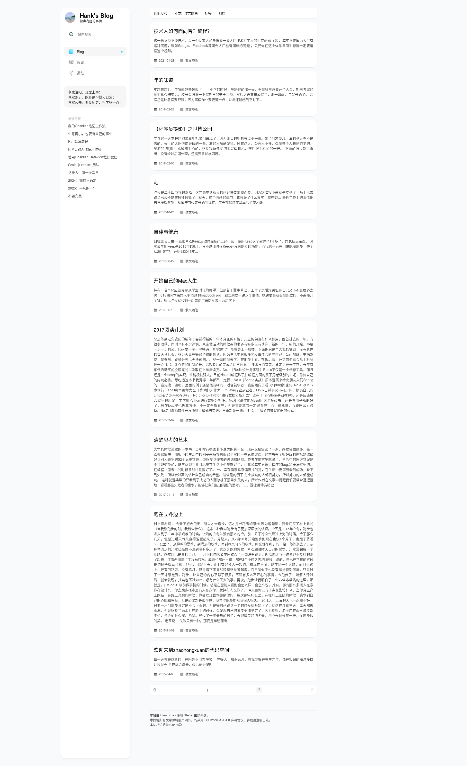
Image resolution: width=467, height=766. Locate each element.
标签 (208, 13)
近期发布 (160, 13)
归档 (221, 13)
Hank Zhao (168, 715)
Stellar (188, 715)
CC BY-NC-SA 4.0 (217, 720)
